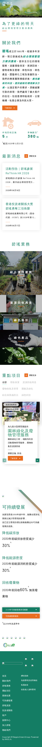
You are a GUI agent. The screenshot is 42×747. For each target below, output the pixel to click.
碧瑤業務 (6, 685)
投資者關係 (7, 710)
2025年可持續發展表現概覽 (17, 610)
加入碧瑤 (6, 725)
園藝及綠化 (27, 388)
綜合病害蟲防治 (10, 395)
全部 (4, 382)
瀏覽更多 (32, 156)
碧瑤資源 (6, 705)
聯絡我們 (6, 730)
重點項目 (6, 690)
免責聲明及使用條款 (29, 680)
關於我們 (6, 681)
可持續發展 (7, 700)
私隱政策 (24, 685)
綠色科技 (26, 395)
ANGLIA (8, 739)
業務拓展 (6, 695)
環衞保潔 (14, 382)
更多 (23, 253)
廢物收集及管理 (10, 388)
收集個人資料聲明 (28, 689)
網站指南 (24, 676)
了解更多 (8, 108)
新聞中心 (6, 720)
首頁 (4, 676)
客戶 (4, 715)
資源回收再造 (29, 382)
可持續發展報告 (12, 616)
